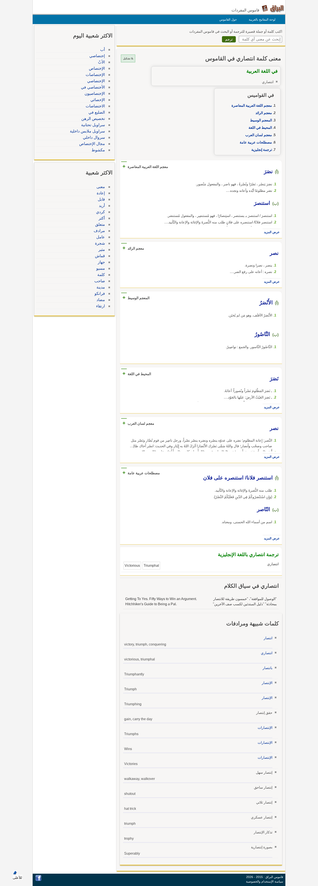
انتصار (268, 638)
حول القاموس (228, 19)
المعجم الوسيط (261, 120)
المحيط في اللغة (260, 127)
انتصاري (266, 653)
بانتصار (267, 668)
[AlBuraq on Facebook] (38, 880)
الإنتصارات (265, 727)
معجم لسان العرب (258, 135)
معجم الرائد (263, 113)
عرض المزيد (271, 232)
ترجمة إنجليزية (261, 150)
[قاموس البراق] (272, 8)
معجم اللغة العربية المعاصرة (251, 105)
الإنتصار (267, 683)
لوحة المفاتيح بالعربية (262, 19)
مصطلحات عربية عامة (256, 142)
